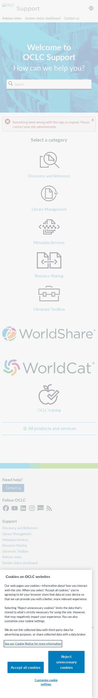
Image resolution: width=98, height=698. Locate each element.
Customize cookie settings (46, 682)
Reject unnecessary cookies (66, 662)
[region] (46, 634)
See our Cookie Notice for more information (33, 643)
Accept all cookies (25, 667)
